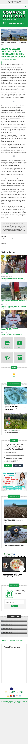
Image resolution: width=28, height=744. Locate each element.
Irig (9, 430)
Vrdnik (12, 430)
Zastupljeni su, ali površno (11, 454)
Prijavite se (14, 606)
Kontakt (21, 702)
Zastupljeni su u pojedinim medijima (14, 458)
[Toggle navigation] (5, 6)
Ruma (2, 44)
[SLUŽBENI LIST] (7, 343)
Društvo (3, 42)
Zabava (8, 42)
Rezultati (18, 465)
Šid (15, 519)
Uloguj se (18, 2)
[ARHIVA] (19, 357)
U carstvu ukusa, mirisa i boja (12, 432)
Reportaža (13, 42)
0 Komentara (23, 42)
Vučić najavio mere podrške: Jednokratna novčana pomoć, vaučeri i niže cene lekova (15, 408)
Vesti (13, 404)
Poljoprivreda (17, 430)
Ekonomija (10, 404)
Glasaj (7, 465)
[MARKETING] (7, 357)
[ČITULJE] (19, 343)
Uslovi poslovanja (13, 702)
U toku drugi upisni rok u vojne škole (14, 545)
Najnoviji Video (14, 496)
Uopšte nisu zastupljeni (11, 452)
